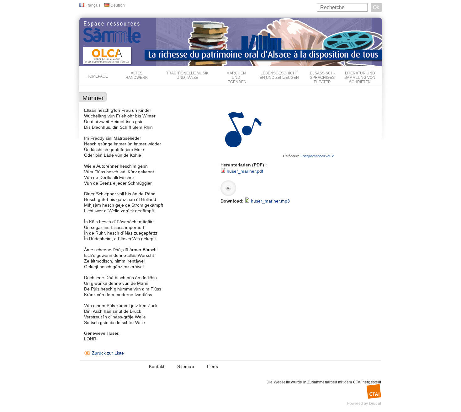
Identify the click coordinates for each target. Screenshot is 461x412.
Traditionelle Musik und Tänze (187, 75)
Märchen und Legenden (235, 77)
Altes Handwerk (136, 75)
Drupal (375, 403)
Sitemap (185, 366)
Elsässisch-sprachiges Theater (322, 77)
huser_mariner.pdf (245, 171)
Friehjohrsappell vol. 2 (317, 156)
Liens (212, 366)
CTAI (357, 382)
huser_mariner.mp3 (270, 200)
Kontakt (156, 366)
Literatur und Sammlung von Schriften (359, 77)
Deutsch (118, 5)
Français (93, 5)
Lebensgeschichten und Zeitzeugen (279, 75)
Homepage (97, 76)
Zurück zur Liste (108, 352)
